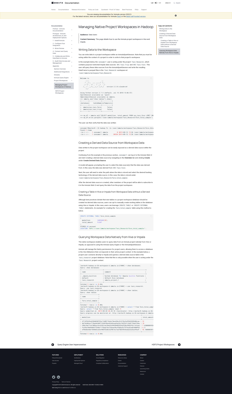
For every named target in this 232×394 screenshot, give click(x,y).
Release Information (78, 9)
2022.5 (167, 3)
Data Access (55, 360)
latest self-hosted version (136, 16)
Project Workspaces (61, 80)
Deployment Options (79, 360)
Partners (142, 366)
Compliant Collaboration (102, 363)
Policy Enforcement (57, 358)
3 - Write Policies (58, 48)
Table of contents (165, 26)
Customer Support (123, 366)
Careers (142, 360)
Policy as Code (93, 9)
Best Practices (127, 9)
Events (119, 360)
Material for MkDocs (70, 387)
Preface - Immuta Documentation (59, 30)
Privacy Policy (55, 382)
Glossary (57, 75)
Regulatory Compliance (102, 360)
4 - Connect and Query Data (60, 52)
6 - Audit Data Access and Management (61, 62)
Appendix (56, 66)
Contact (142, 374)
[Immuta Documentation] (57, 3)
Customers (143, 363)
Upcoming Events (144, 368)
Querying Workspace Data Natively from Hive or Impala (168, 52)
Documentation (63, 9)
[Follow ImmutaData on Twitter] (53, 378)
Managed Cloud (78, 363)
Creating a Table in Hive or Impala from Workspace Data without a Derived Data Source (169, 43)
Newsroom (143, 371)
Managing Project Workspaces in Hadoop (63, 86)
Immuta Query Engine (61, 78)
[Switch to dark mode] (156, 3)
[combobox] (177, 3)
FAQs (136, 9)
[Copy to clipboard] (151, 78)
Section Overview (60, 69)
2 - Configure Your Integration (59, 44)
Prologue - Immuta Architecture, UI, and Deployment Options (60, 36)
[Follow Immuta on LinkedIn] (58, 378)
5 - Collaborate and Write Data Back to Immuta (61, 57)
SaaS (119, 16)
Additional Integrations (62, 72)
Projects (54, 363)
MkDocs (60, 387)
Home (53, 9)
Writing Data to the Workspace (165, 30)
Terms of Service (66, 382)
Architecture (77, 358)
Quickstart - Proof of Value (110, 9)
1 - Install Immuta (58, 40)
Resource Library (122, 358)
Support (144, 9)
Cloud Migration (100, 358)
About (141, 358)
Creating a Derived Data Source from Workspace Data (167, 36)
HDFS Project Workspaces (59, 92)
